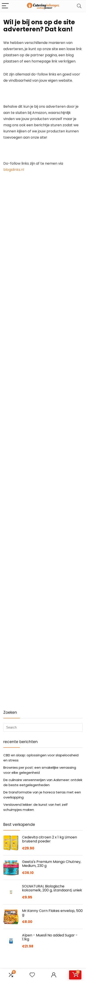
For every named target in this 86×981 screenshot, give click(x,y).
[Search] (79, 6)
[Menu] (5, 6)
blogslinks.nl (13, 169)
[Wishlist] (32, 975)
